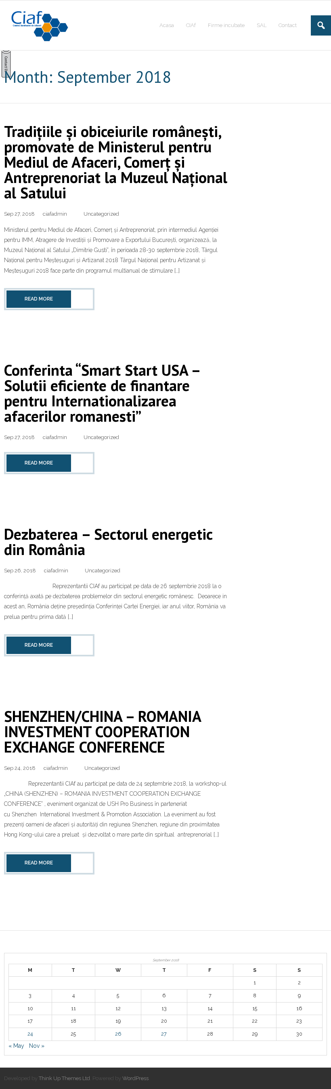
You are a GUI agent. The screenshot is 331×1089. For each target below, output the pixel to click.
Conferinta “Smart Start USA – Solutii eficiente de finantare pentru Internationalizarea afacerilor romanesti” (102, 393)
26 (118, 1034)
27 (164, 1034)
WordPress (135, 1078)
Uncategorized (101, 214)
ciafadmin (55, 214)
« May (16, 1046)
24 (30, 1034)
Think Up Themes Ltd (64, 1078)
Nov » (36, 1046)
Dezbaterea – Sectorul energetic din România (108, 541)
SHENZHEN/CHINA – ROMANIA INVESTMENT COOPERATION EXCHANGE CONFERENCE (102, 731)
